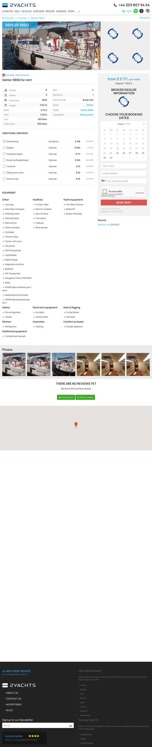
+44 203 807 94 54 (134, 4)
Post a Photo (67, 397)
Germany (84, 711)
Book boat (124, 202)
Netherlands (85, 715)
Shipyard (38, 11)
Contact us (14, 698)
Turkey (83, 706)
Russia (83, 739)
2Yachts (9, 18)
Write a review (86, 397)
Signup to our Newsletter (17, 720)
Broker (50, 11)
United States (86, 734)
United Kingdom (86, 743)
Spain (82, 702)
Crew (71, 11)
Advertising (14, 704)
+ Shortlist (96, 25)
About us (12, 693)
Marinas (61, 11)
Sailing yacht (86, 114)
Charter (7, 11)
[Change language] (147, 10)
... (77, 11)
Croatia (83, 685)
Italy (82, 694)
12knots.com (104, 224)
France (83, 698)
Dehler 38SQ (87, 110)
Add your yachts (17, 671)
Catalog (26, 11)
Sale (17, 11)
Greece (83, 689)
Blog (10, 710)
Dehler (90, 105)
